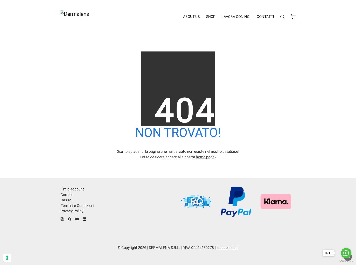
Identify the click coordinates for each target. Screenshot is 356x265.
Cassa (66, 200)
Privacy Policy (72, 211)
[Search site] (282, 17)
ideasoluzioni (227, 248)
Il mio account (72, 189)
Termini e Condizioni (77, 206)
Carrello (67, 195)
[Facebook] (69, 219)
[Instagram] (62, 219)
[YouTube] (77, 219)
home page (205, 157)
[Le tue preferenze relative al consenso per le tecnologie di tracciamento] (7, 258)
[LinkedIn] (84, 219)
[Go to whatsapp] (346, 253)
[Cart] (293, 17)
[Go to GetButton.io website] (346, 261)
